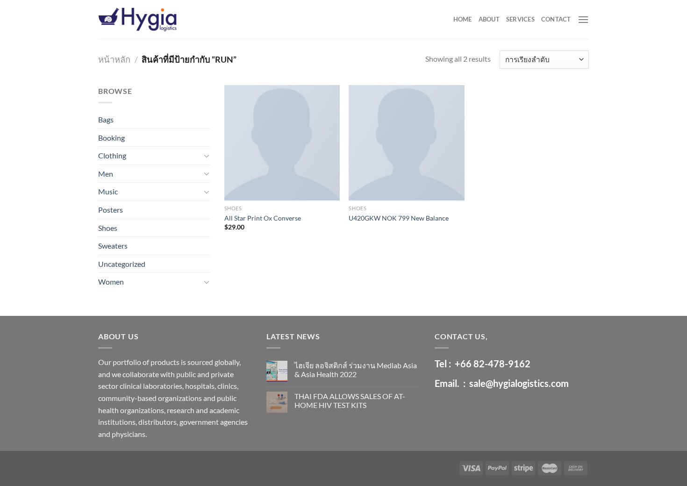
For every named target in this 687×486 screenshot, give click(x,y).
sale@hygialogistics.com (519, 383)
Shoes (107, 227)
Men (105, 173)
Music (108, 191)
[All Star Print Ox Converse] (282, 142)
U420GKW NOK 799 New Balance (399, 218)
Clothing (112, 155)
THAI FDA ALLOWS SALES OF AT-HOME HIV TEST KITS (349, 400)
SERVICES (520, 19)
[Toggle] (206, 155)
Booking (111, 137)
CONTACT (556, 19)
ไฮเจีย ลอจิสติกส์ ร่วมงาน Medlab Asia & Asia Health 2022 (355, 370)
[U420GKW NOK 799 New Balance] (406, 142)
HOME (462, 19)
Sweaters (113, 245)
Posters (110, 209)
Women (111, 281)
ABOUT (489, 19)
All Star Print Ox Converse (262, 218)
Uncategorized (121, 263)
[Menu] (583, 19)
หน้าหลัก (114, 59)
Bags (106, 119)
